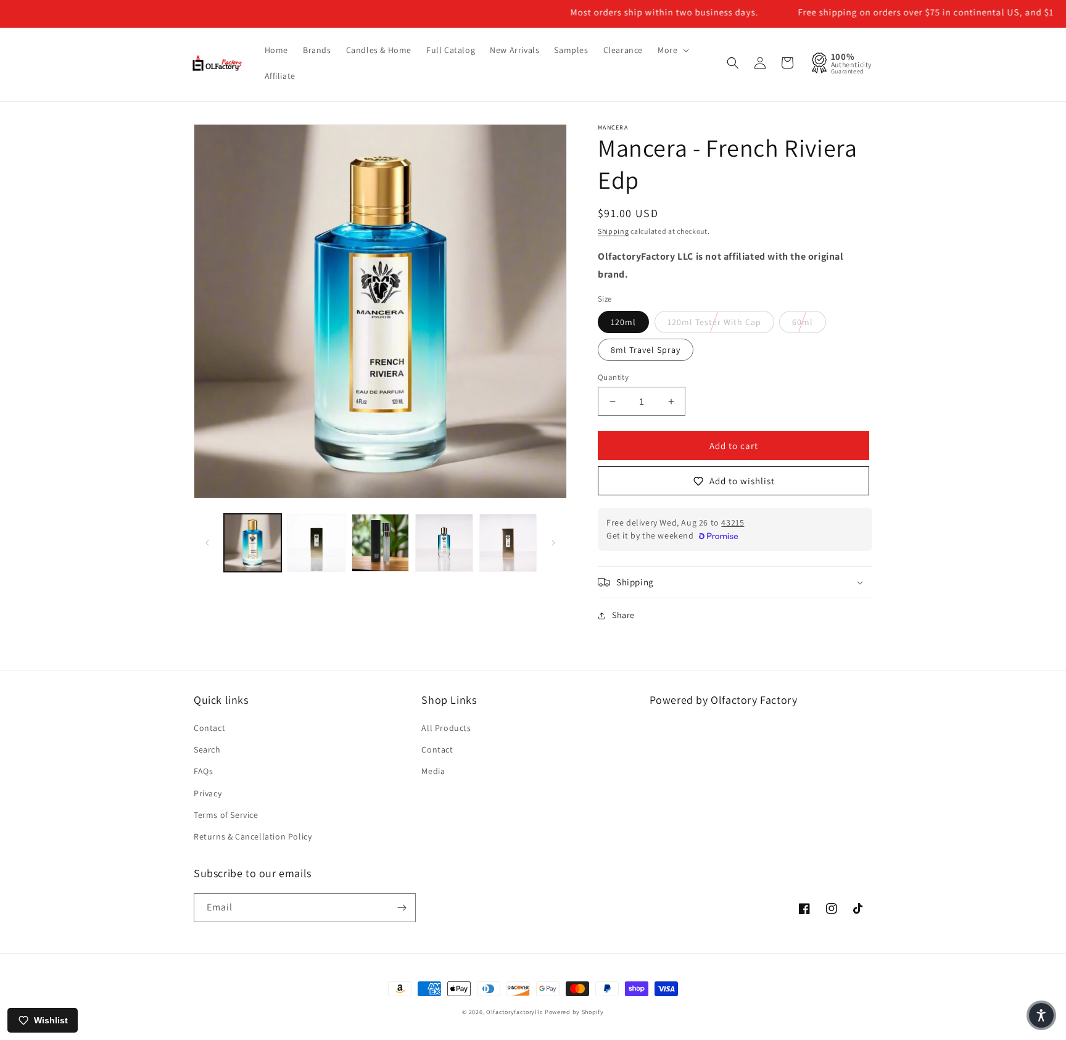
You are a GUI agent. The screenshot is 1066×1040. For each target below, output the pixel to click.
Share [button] (623, 615)
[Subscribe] (401, 907)
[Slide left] (207, 542)
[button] (672, 50)
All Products (446, 727)
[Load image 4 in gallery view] (380, 542)
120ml (623, 322)
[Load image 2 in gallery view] (316, 542)
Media (433, 771)
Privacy (207, 793)
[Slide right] (553, 542)
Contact (209, 727)
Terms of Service (226, 814)
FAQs (203, 771)
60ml (802, 322)
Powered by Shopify (574, 1012)
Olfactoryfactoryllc (514, 1012)
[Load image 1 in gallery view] (252, 542)
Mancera (613, 127)
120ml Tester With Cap (714, 322)
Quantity (613, 377)
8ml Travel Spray (645, 349)
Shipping (613, 231)
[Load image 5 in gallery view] (444, 542)
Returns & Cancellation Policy (253, 836)
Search (207, 749)
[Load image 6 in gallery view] (508, 542)
